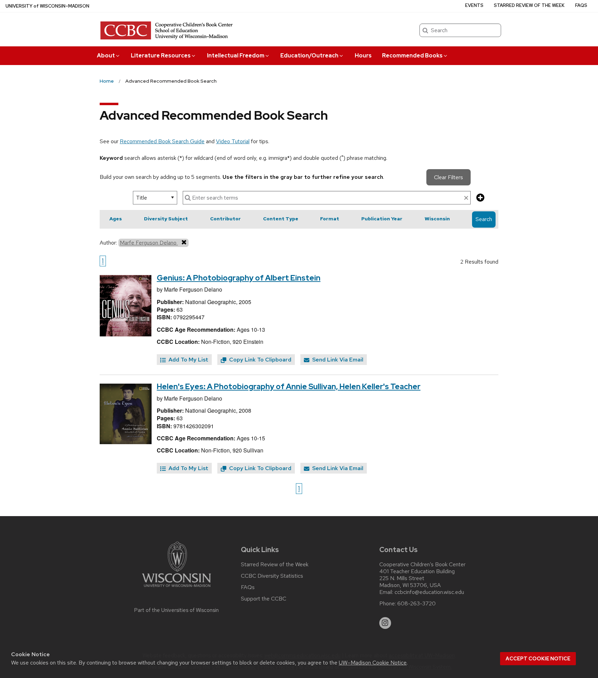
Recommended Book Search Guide (162, 141)
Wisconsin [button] (437, 219)
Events (474, 5)
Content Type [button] (280, 219)
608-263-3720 (416, 603)
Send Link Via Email (337, 359)
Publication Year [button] (381, 219)
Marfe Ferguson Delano (149, 242)
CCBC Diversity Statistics (272, 575)
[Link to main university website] (176, 588)
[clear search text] (466, 198)
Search (483, 219)
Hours (363, 55)
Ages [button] (115, 219)
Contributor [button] (225, 219)
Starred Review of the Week (529, 5)
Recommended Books (412, 55)
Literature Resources (161, 55)
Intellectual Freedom (235, 55)
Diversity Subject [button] (166, 219)
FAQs (581, 5)
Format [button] (329, 219)
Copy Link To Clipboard (259, 359)
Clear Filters (448, 177)
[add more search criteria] (480, 198)
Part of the (176, 610)
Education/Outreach (309, 55)
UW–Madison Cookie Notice (373, 662)
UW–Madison (47, 6)
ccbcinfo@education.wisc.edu (429, 592)
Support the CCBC (263, 598)
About (106, 55)
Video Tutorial (233, 141)
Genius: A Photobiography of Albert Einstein (238, 278)
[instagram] (385, 623)
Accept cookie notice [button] (538, 658)
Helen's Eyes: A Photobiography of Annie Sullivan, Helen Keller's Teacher (288, 387)
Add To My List (187, 359)
